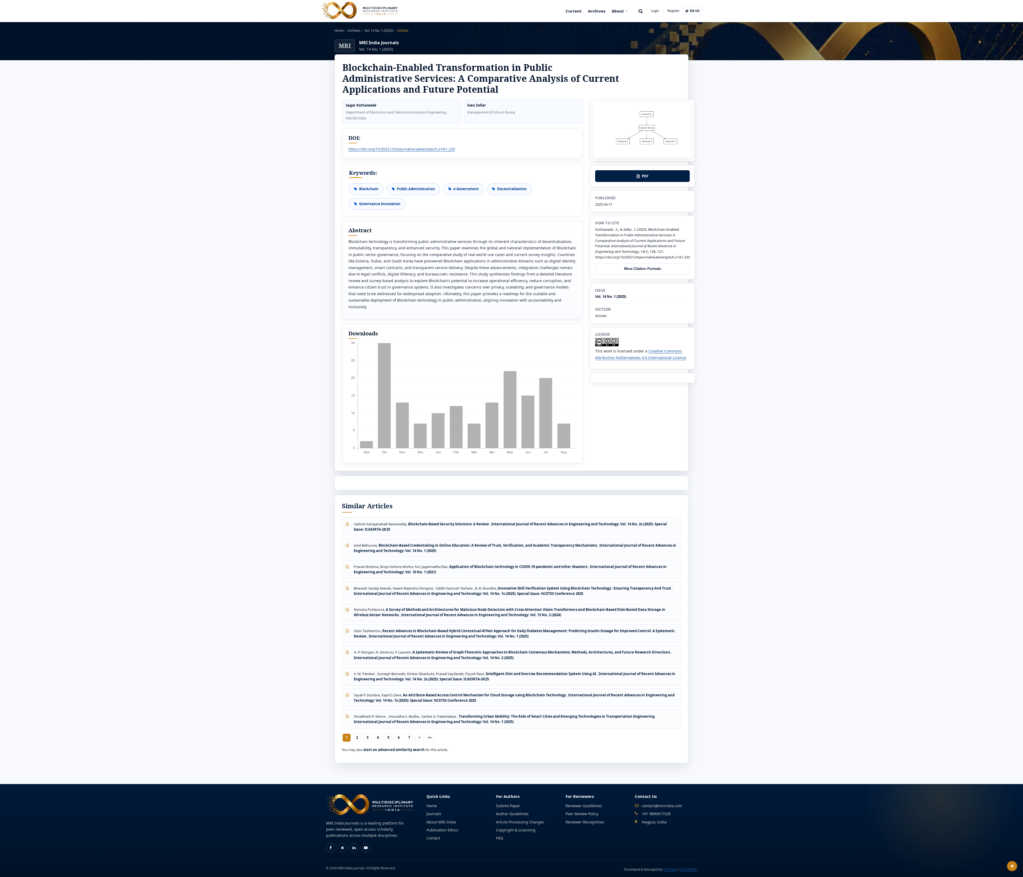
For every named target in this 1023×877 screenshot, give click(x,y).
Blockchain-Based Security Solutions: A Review (449, 524)
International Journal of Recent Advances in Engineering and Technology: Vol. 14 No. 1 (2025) (449, 636)
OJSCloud (670, 869)
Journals (434, 813)
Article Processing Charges (520, 822)
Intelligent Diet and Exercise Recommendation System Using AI (541, 673)
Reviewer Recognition (585, 822)
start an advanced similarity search (394, 749)
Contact (433, 838)
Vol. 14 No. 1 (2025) (379, 30)
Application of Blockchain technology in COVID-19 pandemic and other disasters (518, 566)
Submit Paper (508, 805)
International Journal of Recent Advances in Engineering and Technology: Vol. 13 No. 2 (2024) (481, 614)
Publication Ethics (442, 830)
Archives (596, 11)
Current (574, 11)
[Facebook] (330, 847)
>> (430, 737)
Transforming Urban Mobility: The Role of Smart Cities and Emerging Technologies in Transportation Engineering (557, 716)
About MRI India (441, 822)
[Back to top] (1012, 866)
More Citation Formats (642, 269)
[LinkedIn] (354, 847)
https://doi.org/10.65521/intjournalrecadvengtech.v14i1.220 (401, 149)
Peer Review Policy (582, 813)
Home (339, 30)
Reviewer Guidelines (584, 805)
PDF (645, 176)
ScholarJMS (688, 869)
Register (673, 11)
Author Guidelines (512, 813)
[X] (342, 847)
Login (655, 11)
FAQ (499, 838)
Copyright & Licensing (515, 830)
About (618, 11)
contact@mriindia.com (662, 805)
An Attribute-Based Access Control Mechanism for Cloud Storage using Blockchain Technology (485, 695)
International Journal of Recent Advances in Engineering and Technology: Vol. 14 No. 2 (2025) (434, 657)
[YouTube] (365, 847)
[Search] (640, 11)
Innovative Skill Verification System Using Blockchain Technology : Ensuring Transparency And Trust (585, 588)
